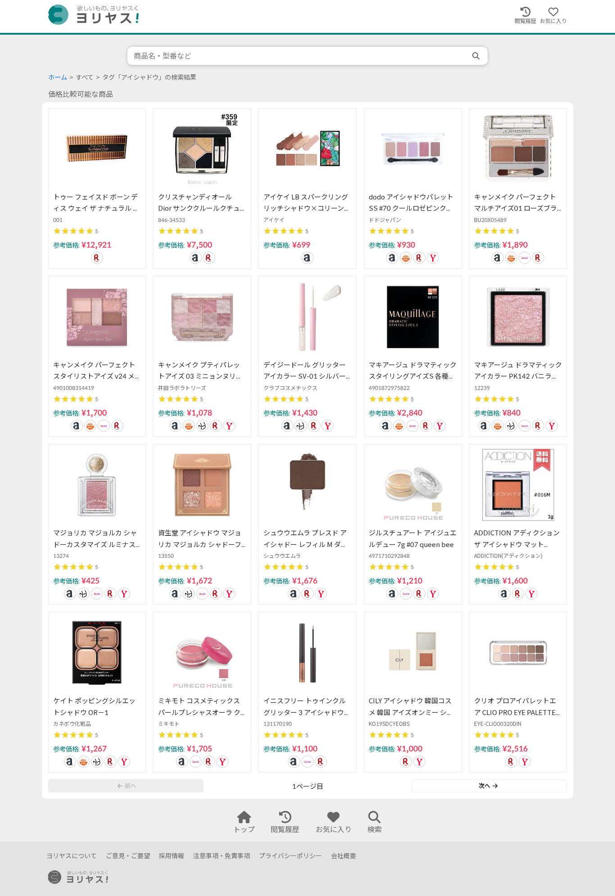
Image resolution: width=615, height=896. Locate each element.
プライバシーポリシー (290, 856)
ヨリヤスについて (71, 856)
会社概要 (343, 856)
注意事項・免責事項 (221, 856)
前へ (130, 785)
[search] (476, 56)
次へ (484, 785)
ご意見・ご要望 (128, 856)
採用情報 (171, 856)
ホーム (57, 77)
